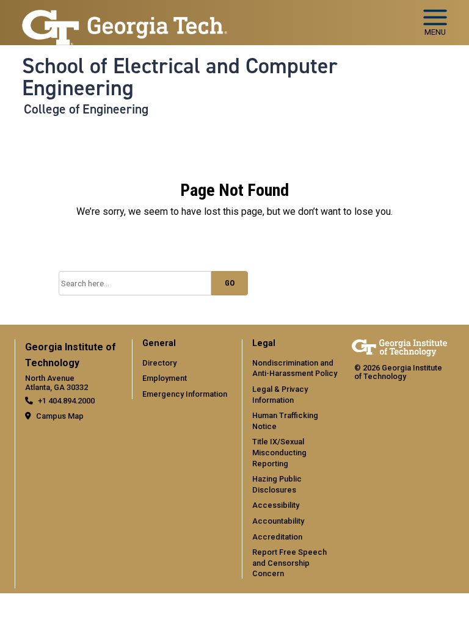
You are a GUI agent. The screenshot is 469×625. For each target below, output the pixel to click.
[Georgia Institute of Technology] (124, 17)
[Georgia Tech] (399, 347)
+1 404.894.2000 (66, 400)
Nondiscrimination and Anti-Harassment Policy (294, 368)
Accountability (278, 521)
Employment (164, 378)
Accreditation (277, 536)
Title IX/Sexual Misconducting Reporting (279, 452)
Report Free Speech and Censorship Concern (289, 562)
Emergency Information (184, 394)
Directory (159, 362)
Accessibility (275, 505)
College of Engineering (86, 109)
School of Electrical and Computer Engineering (180, 77)
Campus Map (60, 416)
